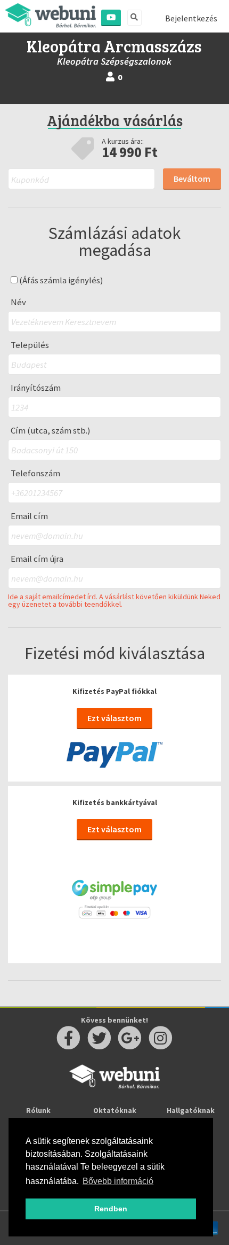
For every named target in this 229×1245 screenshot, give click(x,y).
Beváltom (192, 178)
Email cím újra (37, 558)
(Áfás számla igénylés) (60, 280)
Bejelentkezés (191, 18)
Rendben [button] (110, 1208)
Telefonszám (35, 473)
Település (30, 345)
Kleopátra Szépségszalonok (114, 61)
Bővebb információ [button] (118, 1181)
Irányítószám (36, 387)
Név (18, 302)
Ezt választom (114, 718)
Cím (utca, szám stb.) (51, 430)
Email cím (29, 516)
